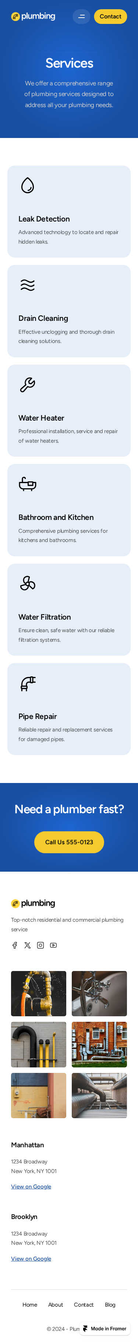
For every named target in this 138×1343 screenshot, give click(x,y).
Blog (110, 1304)
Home (29, 1304)
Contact (84, 1304)
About (55, 1304)
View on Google (31, 1186)
